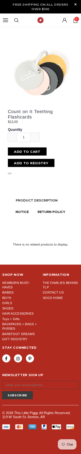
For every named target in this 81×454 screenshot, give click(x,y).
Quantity (15, 130)
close (75, 4)
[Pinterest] (30, 358)
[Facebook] (6, 358)
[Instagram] (18, 358)
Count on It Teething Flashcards (30, 114)
